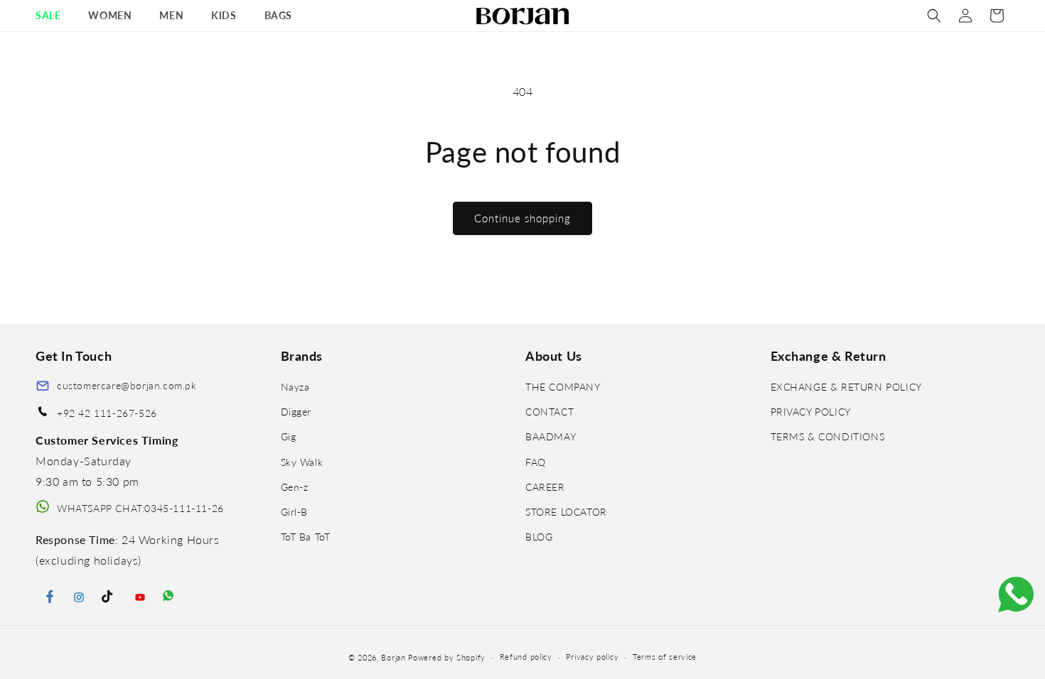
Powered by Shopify (447, 657)
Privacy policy (592, 656)
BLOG (538, 537)
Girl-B (295, 512)
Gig (288, 436)
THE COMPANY (563, 387)
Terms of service (665, 656)
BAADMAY (550, 436)
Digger (296, 412)
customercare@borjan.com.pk (127, 385)
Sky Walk (302, 462)
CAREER (545, 487)
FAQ (535, 462)
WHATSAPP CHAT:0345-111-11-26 (140, 508)
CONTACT (549, 412)
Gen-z (295, 487)
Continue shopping (522, 218)
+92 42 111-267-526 (107, 413)
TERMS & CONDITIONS (828, 436)
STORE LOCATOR (566, 512)
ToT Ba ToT (306, 537)
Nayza (295, 387)
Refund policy (526, 656)
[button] (53, 16)
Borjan (393, 657)
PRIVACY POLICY (811, 412)
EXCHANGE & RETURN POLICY (846, 387)
